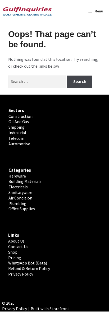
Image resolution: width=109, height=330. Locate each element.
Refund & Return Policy (29, 268)
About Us (16, 241)
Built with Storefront (50, 308)
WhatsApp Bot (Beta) (27, 263)
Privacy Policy (20, 274)
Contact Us (18, 246)
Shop (12, 252)
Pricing (14, 257)
